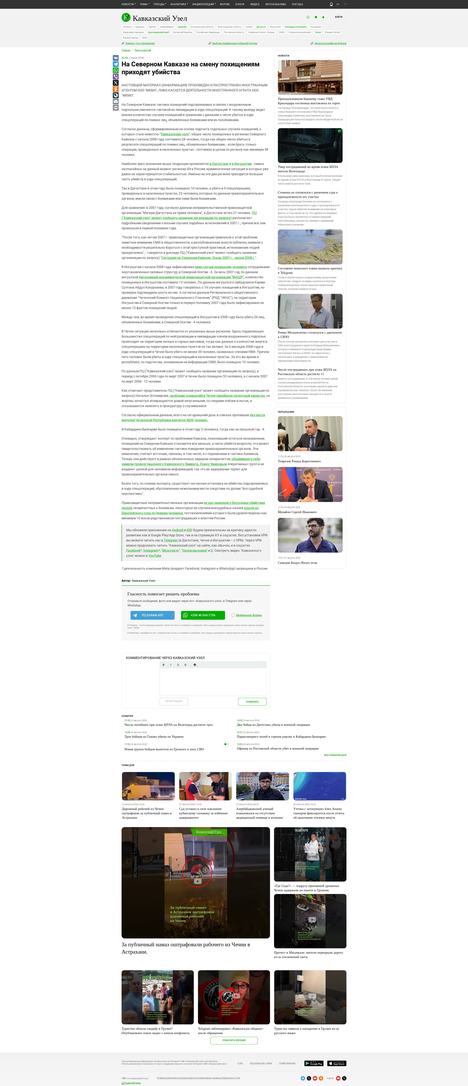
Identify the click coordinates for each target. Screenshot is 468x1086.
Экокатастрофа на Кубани (330, 43)
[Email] (115, 102)
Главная (126, 50)
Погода (297, 4)
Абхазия (127, 27)
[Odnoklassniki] (115, 89)
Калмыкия (316, 27)
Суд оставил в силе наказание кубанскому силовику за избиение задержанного (203, 813)
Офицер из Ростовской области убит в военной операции (278, 748)
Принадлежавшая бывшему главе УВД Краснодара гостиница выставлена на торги (309, 100)
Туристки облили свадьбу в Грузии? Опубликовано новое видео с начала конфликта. (156, 1030)
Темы (144, 4)
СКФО (282, 32)
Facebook (133, 550)
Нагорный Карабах (182, 32)
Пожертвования (287, 1063)
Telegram (171, 540)
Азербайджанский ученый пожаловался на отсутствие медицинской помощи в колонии (259, 813)
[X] (115, 83)
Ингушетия (275, 27)
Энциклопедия (203, 4)
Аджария (139, 27)
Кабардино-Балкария (296, 27)
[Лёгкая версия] (331, 4)
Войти (338, 17)
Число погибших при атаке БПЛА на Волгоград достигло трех (168, 724)
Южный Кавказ (130, 38)
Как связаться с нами (261, 1063)
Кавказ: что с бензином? (140, 43)
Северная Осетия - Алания (261, 32)
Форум (224, 4)
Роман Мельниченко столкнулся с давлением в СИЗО (310, 334)
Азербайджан (167, 27)
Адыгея (152, 27)
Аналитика (178, 4)
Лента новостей (143, 50)
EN (345, 4)
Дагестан (261, 27)
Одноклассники (194, 550)
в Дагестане (219, 164)
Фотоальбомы (275, 4)
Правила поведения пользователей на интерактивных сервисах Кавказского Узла (198, 1078)
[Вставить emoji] (194, 665)
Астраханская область (202, 27)
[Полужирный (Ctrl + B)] (163, 665)
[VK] (115, 58)
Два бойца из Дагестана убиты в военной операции (273, 724)
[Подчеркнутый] (178, 665)
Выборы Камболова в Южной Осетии (234, 43)
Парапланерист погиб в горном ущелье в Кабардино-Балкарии (281, 736)
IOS (189, 530)
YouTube (154, 556)
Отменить (252, 701)
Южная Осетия (332, 32)
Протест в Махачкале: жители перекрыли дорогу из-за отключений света (308, 954)
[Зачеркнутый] (185, 665)
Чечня (318, 32)
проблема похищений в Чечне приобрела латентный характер (217, 396)
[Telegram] (115, 64)
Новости (128, 4)
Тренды (159, 4)
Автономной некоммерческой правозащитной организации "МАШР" (191, 277)
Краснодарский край (158, 32)
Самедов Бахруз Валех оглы (297, 562)
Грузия (249, 27)
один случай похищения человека (221, 267)
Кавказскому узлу (175, 134)
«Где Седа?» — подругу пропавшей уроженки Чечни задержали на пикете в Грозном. (306, 887)
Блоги (239, 4)
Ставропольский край (300, 32)
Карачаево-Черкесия (133, 32)
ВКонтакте (170, 550)
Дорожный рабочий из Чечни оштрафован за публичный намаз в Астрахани (147, 813)
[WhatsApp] (115, 70)
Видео (254, 4)
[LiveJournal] (115, 95)
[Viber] (115, 77)
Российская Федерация (208, 32)
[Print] (115, 108)
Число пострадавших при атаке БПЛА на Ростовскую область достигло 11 (307, 371)
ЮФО (144, 38)
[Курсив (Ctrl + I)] (170, 665)
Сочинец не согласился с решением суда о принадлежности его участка (308, 194)
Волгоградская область (229, 27)
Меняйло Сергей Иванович (297, 512)
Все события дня (335, 755)
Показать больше (234, 1040)
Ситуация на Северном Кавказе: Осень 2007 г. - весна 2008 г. (208, 258)
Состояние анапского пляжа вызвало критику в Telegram (310, 270)
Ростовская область (234, 32)
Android (177, 530)
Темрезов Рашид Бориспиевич (299, 461)
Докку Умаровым (213, 464)
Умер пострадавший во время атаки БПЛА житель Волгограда (308, 168)
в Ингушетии (242, 164)
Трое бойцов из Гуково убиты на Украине (154, 736)
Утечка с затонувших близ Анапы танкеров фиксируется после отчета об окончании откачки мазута (318, 813)
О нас (240, 1063)
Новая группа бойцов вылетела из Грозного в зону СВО (164, 749)
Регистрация (173, 701)
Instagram (150, 550)
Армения (182, 27)
